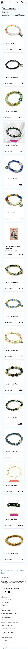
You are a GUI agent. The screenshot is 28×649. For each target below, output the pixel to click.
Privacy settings (4, 648)
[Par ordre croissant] (19, 8)
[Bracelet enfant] (14, 30)
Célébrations (4, 640)
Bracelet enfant (10, 43)
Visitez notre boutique (7, 600)
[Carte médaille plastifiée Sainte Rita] (14, 234)
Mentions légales (5, 610)
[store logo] (14, 2)
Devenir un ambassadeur (7, 608)
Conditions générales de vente (9, 613)
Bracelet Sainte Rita (11, 77)
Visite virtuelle (5, 635)
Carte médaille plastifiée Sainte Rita (12, 248)
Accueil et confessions (7, 643)
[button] (9, 8)
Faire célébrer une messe (8, 628)
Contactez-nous (5, 602)
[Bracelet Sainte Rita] (14, 64)
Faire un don (4, 605)
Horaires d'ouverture (6, 638)
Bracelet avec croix (11, 111)
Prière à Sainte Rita (6, 625)
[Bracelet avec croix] (14, 98)
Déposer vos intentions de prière (10, 620)
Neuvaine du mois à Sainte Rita (9, 623)
